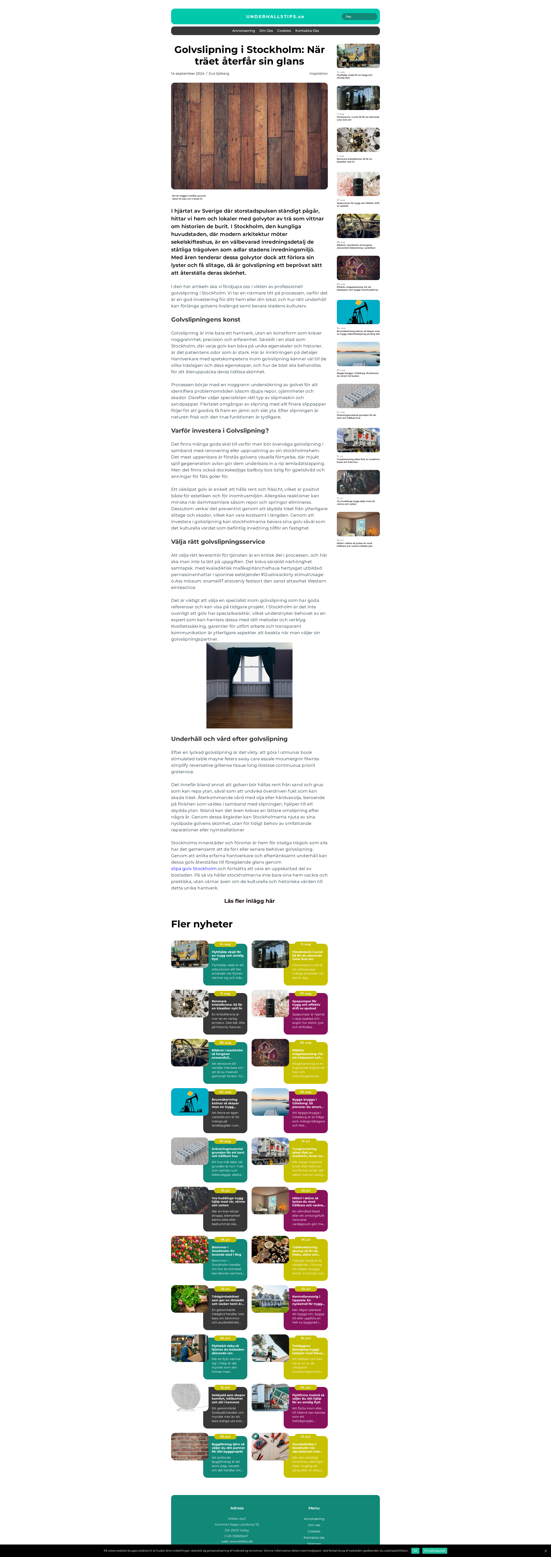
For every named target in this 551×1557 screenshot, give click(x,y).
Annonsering (243, 31)
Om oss (266, 31)
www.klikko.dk (241, 1541)
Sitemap (314, 1544)
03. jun (225, 1436)
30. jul (305, 1190)
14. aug (225, 944)
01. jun (306, 1436)
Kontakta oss (307, 31)
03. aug (305, 1092)
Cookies (284, 31)
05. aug (305, 1042)
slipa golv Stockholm (194, 868)
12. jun (225, 1387)
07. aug (305, 993)
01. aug (225, 1141)
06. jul (225, 1239)
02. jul (225, 1289)
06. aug (225, 1042)
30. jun (225, 1338)
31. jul (306, 1141)
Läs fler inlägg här (249, 901)
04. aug (225, 1092)
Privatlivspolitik (434, 1550)
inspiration (319, 73)
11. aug (306, 944)
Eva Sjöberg (219, 73)
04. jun (305, 1387)
